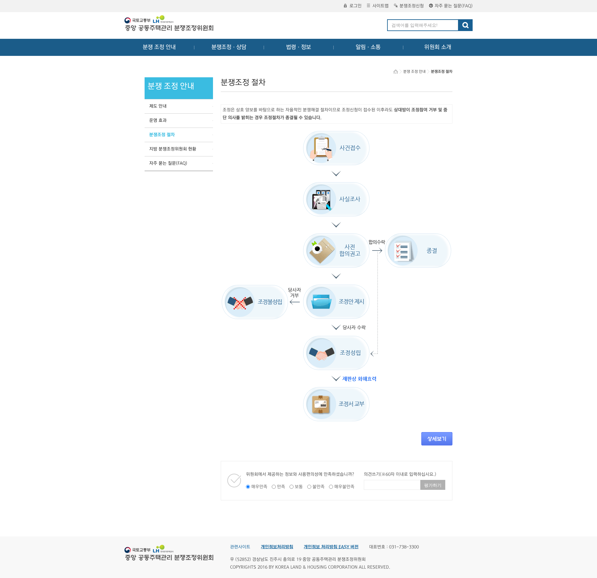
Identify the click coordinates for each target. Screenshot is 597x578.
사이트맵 (381, 5)
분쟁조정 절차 (162, 134)
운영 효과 (158, 120)
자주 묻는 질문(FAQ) (454, 5)
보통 (299, 486)
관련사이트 (240, 546)
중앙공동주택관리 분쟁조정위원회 (169, 24)
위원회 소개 (437, 47)
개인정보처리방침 (277, 546)
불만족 (318, 486)
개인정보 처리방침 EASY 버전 (331, 546)
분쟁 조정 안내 (159, 47)
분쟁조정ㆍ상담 (228, 47)
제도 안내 (158, 106)
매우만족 (259, 486)
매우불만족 (344, 486)
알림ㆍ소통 (368, 47)
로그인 (355, 5)
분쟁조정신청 (412, 5)
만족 (281, 486)
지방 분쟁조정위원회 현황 (172, 149)
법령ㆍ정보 (298, 47)
